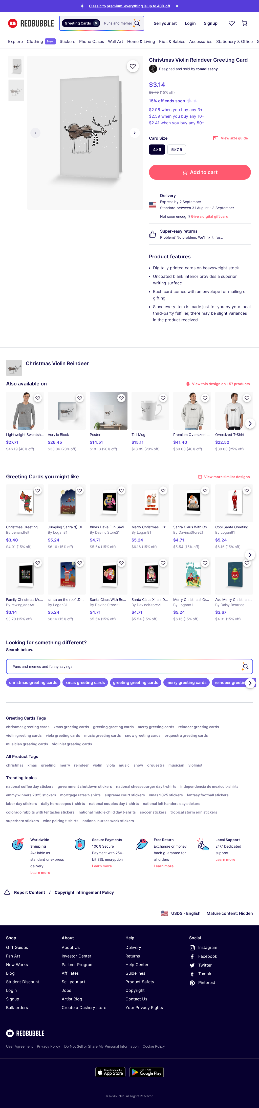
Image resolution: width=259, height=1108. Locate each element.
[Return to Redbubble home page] (31, 23)
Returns (132, 955)
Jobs (66, 990)
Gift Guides (17, 947)
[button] (129, 6)
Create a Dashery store (84, 1007)
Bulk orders (17, 1007)
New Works (17, 964)
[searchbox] (129, 666)
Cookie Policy (154, 1046)
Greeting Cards (20, 718)
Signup (12, 998)
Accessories (200, 41)
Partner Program (78, 964)
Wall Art (115, 41)
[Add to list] (133, 66)
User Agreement (19, 1046)
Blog (10, 973)
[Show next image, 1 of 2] (135, 133)
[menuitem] (15, 41)
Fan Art (13, 955)
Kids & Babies (172, 41)
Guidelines (135, 973)
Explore (15, 41)
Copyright (135, 990)
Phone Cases (91, 41)
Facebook (207, 956)
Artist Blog (72, 998)
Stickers (67, 41)
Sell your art (73, 981)
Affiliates (70, 973)
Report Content (29, 892)
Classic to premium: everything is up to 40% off (129, 6)
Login (11, 990)
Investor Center (76, 955)
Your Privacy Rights (144, 1007)
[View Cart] (245, 23)
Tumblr (204, 973)
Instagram (207, 947)
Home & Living (141, 41)
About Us (71, 947)
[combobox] (102, 23)
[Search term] (137, 23)
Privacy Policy (48, 1046)
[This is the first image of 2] (35, 133)
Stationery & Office (234, 41)
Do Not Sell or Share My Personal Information (101, 1046)
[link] (33, 682)
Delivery (133, 947)
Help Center (136, 964)
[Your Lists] (232, 23)
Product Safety (139, 981)
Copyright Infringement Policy (84, 892)
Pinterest (206, 982)
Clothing (40, 41)
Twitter (205, 965)
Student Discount (22, 981)
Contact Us (136, 998)
